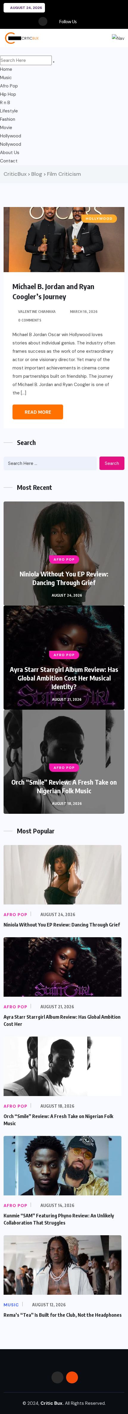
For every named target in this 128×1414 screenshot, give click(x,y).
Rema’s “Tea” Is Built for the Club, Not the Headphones (63, 1315)
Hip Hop (8, 94)
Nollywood (10, 144)
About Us (9, 153)
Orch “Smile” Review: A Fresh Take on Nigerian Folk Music (64, 786)
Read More (38, 412)
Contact (9, 161)
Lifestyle (9, 111)
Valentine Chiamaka (37, 311)
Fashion (7, 119)
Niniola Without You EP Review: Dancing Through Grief (64, 578)
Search (112, 463)
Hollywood (10, 136)
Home (6, 69)
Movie (6, 128)
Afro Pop (9, 86)
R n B (5, 103)
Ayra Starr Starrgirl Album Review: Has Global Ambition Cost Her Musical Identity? (64, 678)
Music (6, 78)
